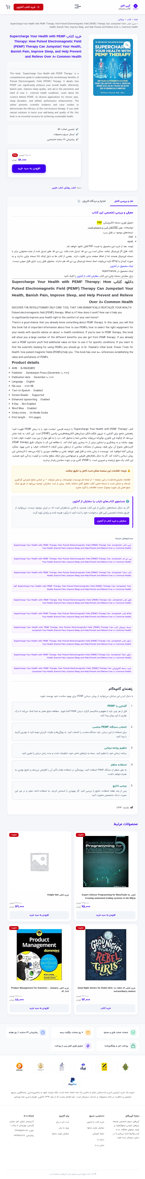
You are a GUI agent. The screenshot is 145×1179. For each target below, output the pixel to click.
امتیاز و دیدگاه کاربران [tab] (92, 201)
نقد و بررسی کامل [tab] (123, 201)
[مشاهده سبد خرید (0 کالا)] (8, 7)
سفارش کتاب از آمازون (87, 276)
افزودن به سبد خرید (29, 168)
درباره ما (100, 1139)
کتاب (129, 19)
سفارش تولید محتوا (95, 1128)
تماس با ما (99, 1145)
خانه (136, 19)
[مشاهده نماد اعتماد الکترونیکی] (62, 1066)
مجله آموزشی (98, 1133)
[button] (126, 44)
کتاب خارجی (57, 187)
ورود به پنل (64, 1128)
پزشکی (121, 19)
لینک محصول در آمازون (121, 266)
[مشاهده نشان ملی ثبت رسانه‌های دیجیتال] (41, 1066)
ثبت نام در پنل (62, 1122)
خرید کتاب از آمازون (95, 1122)
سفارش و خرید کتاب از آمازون (111, 521)
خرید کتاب (106, 1008)
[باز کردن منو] (81, 7)
